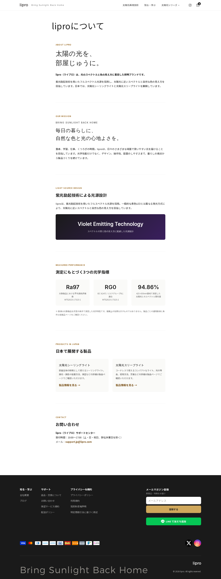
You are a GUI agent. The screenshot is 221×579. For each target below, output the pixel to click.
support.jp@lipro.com (78, 441)
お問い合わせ (48, 500)
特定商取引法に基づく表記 (84, 512)
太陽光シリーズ (169, 5)
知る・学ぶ (150, 5)
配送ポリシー (48, 512)
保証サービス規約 (50, 506)
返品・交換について (51, 495)
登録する (173, 509)
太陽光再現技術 (130, 5)
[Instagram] (190, 5)
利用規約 (75, 500)
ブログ (23, 500)
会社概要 (24, 495)
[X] (188, 543)
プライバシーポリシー (82, 495)
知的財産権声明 (78, 506)
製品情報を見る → (69, 385)
